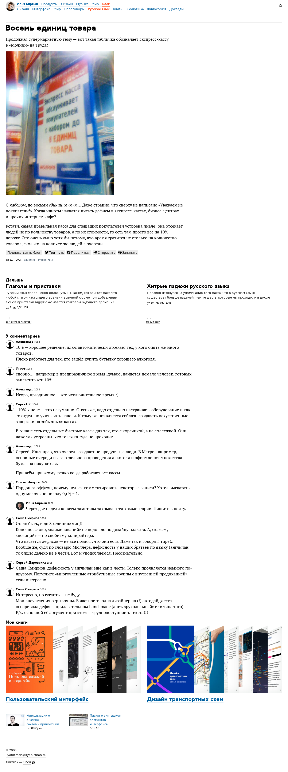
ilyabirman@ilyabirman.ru (26, 755)
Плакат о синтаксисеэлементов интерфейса (105, 719)
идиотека (29, 259)
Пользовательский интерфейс (47, 699)
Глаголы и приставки (33, 286)
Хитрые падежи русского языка (188, 286)
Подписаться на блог (24, 252)
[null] (54, 252)
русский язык (45, 259)
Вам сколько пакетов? (18, 321)
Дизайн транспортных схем (185, 699)
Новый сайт (153, 321)
